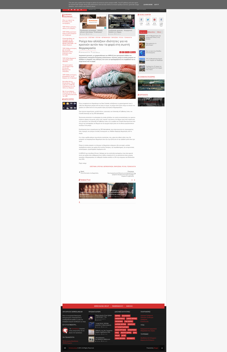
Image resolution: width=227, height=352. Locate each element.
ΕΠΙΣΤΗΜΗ (93, 166)
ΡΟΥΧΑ (124, 166)
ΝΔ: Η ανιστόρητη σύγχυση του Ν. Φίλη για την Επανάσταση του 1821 (70, 93)
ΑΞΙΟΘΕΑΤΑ (130, 338)
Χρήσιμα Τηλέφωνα (147, 315)
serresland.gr (75, 328)
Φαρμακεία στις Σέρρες (148, 330)
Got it (156, 4)
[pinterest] (74, 9)
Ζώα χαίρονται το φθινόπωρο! (151, 44)
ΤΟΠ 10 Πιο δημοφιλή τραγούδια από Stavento (69, 59)
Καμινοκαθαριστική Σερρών (117, 30)
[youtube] (78, 9)
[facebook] (68, 9)
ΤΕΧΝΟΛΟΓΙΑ (131, 166)
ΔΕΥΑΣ (124, 335)
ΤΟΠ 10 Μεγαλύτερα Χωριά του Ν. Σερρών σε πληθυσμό (154, 59)
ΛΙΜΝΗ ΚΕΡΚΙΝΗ (120, 338)
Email (133, 52)
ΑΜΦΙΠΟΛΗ (131, 324)
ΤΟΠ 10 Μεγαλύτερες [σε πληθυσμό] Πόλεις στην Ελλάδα (153, 37)
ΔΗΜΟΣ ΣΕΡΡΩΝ (132, 318)
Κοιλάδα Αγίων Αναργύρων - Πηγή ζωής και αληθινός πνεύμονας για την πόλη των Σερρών (69, 84)
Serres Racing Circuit (101, 306)
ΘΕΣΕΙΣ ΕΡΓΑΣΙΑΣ (120, 330)
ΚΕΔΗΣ (117, 335)
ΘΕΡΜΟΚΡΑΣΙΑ (108, 166)
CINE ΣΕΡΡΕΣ (129, 321)
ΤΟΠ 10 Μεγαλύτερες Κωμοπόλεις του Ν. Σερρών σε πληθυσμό (70, 76)
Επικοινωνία (144, 321)
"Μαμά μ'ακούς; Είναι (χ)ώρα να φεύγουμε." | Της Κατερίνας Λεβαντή (103, 317)
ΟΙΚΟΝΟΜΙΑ (118, 321)
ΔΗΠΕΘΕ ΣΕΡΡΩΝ (120, 324)
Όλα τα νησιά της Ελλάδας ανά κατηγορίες (153, 51)
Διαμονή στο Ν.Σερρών (147, 340)
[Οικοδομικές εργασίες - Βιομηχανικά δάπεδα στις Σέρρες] (93, 21)
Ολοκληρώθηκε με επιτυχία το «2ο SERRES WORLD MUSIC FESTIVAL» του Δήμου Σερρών (69, 41)
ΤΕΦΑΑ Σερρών (67, 343)
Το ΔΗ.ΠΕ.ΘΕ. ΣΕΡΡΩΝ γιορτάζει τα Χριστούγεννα (103, 324)
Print (128, 52)
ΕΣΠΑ (134, 333)
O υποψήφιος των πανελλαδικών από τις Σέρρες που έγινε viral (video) (121, 192)
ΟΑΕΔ (117, 333)
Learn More (148, 4)
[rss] (81, 9)
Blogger (156, 348)
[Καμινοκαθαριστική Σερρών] (121, 21)
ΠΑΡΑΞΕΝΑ (117, 166)
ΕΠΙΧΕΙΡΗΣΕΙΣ (132, 330)
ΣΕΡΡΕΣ (117, 316)
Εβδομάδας (151, 32)
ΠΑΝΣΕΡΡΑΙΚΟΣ (119, 318)
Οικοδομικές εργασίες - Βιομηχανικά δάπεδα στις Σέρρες (92, 31)
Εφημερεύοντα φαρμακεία (149, 329)
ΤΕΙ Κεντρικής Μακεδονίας (70, 341)
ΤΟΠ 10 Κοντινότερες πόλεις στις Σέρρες (69, 27)
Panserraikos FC (117, 306)
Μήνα (159, 32)
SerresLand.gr (73, 348)
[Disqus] (107, 229)
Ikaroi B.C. (129, 306)
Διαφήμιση (144, 319)
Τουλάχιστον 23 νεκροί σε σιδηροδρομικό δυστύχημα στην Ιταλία (154, 68)
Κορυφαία (143, 32)
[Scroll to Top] (162, 348)
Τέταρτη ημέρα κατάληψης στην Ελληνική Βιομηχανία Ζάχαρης (68, 68)
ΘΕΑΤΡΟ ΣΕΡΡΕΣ (126, 333)
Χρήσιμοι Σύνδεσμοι (147, 317)
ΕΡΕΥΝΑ (100, 166)
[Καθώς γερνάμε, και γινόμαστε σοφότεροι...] (93, 191)
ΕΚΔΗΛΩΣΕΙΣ (126, 316)
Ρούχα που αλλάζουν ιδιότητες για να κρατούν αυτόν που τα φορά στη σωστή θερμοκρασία (104, 45)
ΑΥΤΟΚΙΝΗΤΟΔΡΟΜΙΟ (121, 327)
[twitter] (71, 9)
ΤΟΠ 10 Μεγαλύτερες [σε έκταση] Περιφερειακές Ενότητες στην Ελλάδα (70, 51)
